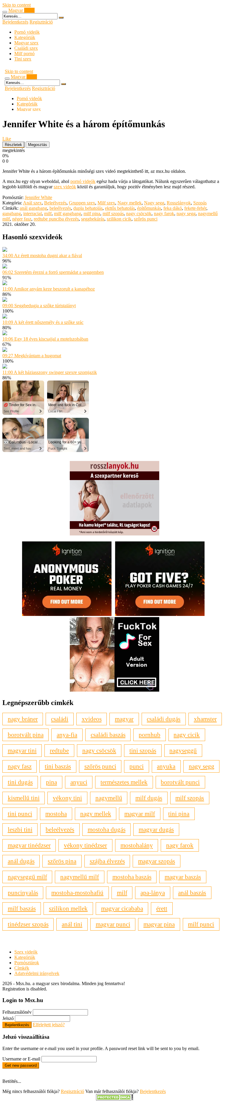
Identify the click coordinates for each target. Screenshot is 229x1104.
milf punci (201, 924)
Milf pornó (24, 53)
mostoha (56, 813)
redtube (59, 750)
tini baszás (58, 766)
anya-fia (67, 734)
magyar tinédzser (29, 845)
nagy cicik (187, 734)
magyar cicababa (122, 908)
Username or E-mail (21, 1058)
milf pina (91, 213)
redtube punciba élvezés (56, 218)
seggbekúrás (92, 218)
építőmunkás (149, 208)
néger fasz (21, 218)
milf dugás (148, 797)
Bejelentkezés (15, 21)
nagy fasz (20, 766)
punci (136, 766)
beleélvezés (60, 208)
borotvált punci (180, 782)
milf (48, 213)
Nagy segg (154, 202)
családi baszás (108, 734)
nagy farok (164, 213)
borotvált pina (26, 734)
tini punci (20, 813)
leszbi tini (20, 829)
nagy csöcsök (138, 213)
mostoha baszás (131, 876)
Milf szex (106, 202)
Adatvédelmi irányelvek (36, 973)
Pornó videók (27, 32)
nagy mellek (95, 813)
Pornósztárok (26, 962)
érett (161, 908)
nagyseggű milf (27, 876)
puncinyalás (23, 892)
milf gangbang (67, 213)
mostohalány (136, 845)
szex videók (65, 186)
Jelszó (8, 1018)
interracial (32, 213)
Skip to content (16, 4)
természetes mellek (124, 782)
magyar (124, 718)
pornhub (149, 734)
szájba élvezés (107, 861)
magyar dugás (156, 829)
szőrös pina (62, 861)
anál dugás (21, 861)
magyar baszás (183, 876)
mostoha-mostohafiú (77, 892)
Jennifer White (38, 197)
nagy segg (186, 213)
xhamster (205, 718)
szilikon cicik (119, 218)
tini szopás (142, 750)
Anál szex (32, 202)
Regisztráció (41, 21)
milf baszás (22, 908)
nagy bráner (23, 718)
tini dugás (20, 782)
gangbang (11, 213)
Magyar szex (26, 42)
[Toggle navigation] (4, 12)
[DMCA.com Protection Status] (114, 1098)
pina (51, 782)
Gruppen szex (82, 202)
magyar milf (139, 813)
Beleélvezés (55, 202)
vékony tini (67, 797)
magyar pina (159, 924)
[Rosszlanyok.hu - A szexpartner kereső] (114, 533)
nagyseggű (183, 750)
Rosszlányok (179, 202)
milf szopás (113, 213)
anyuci (78, 782)
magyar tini (22, 750)
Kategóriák (24, 37)
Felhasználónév (17, 1012)
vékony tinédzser (85, 845)
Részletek (13, 144)
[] (61, 17)
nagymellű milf (79, 876)
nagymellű (108, 797)
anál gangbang (33, 208)
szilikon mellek (68, 908)
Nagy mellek (129, 202)
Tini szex (22, 58)
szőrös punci (145, 218)
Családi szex (26, 48)
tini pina (178, 813)
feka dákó (172, 208)
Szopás (200, 202)
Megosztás (37, 144)
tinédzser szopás (28, 924)
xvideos (92, 718)
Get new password (21, 1065)
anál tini (72, 924)
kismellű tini (24, 797)
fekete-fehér (195, 208)
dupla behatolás (88, 208)
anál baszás (192, 892)
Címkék (21, 968)
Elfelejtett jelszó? (49, 1024)
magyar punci (113, 924)
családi (59, 718)
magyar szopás (156, 861)
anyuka (166, 766)
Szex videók (26, 951)
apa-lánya (152, 892)
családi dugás (163, 718)
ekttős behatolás (120, 208)
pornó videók (82, 181)
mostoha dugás (107, 829)
